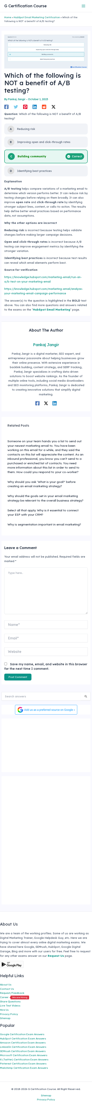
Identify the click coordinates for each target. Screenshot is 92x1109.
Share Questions (10, 1001)
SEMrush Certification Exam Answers (23, 1051)
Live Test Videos (10, 1005)
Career (13, 997)
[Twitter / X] (53, 107)
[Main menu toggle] (83, 6)
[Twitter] (16, 107)
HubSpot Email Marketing (51, 309)
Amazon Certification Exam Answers (23, 1042)
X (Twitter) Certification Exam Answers (24, 1059)
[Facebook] (6, 107)
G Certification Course (25, 5)
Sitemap (5, 1018)
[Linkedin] (35, 107)
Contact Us (7, 988)
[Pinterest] (25, 107)
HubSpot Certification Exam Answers (23, 1038)
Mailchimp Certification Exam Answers (24, 1067)
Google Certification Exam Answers (22, 1034)
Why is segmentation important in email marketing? (44, 524)
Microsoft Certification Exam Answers (23, 1055)
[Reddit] (44, 107)
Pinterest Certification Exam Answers (23, 1063)
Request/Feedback (12, 992)
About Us (5, 984)
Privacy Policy (9, 1014)
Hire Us (4, 1009)
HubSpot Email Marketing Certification (37, 17)
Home (7, 17)
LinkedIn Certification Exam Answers (23, 1046)
